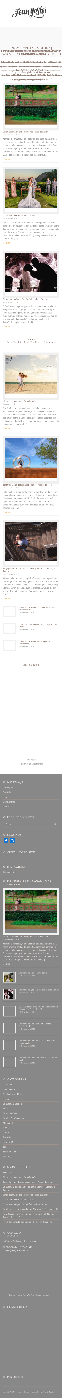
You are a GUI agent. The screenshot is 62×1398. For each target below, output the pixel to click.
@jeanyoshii (8, 872)
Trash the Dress (10, 1151)
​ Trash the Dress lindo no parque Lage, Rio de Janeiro (27, 1222)
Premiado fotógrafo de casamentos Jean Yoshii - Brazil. (35, 1392)
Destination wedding (12, 1094)
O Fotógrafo (8, 787)
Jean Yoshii (8, 1172)
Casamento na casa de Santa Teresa (19, 215)
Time (5, 1147)
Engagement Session (12, 1104)
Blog (5, 797)
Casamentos (8, 1084)
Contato (6, 806)
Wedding (7, 1156)
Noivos (6, 1132)
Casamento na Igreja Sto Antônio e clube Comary (31, 52)
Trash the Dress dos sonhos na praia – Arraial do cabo (27, 485)
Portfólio (7, 792)
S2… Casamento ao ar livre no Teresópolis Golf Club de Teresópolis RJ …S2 (38, 1008)
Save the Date (9, 1142)
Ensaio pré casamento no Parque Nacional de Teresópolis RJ (30, 1209)
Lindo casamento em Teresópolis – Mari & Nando (25, 131)
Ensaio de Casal (10, 1113)
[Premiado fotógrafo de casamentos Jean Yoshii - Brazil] (29, 12)
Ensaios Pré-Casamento (13, 1118)
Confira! (7, 159)
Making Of (8, 1123)
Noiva (6, 1127)
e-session (7, 1099)
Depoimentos (9, 802)
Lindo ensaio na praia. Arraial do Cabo (20, 401)
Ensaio (6, 1108)
